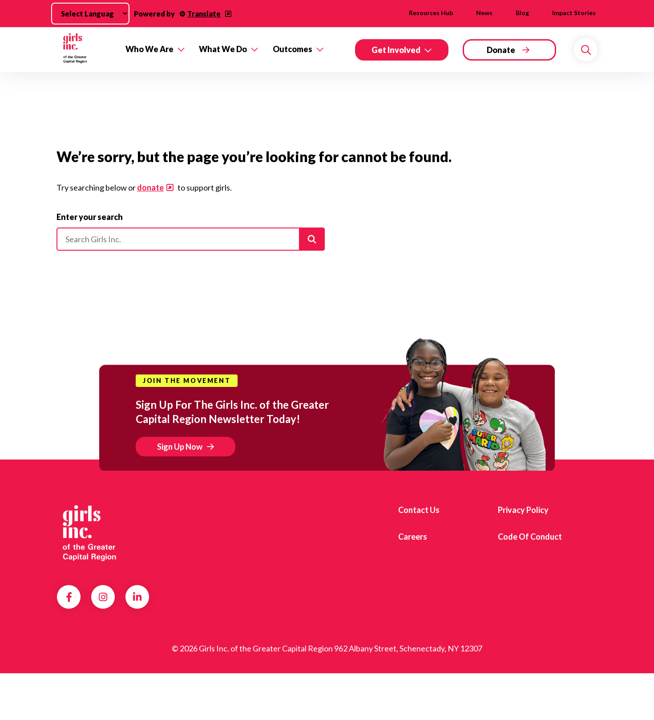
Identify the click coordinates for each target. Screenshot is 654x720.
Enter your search (90, 217)
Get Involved (395, 50)
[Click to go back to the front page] (85, 50)
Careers (412, 536)
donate (150, 187)
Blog (522, 12)
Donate (501, 50)
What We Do (223, 49)
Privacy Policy (523, 510)
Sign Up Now (179, 447)
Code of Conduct (530, 536)
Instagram (103, 597)
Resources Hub (431, 12)
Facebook (69, 597)
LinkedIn (137, 597)
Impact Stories (574, 12)
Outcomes (292, 49)
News (484, 12)
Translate (204, 13)
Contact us (419, 510)
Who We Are (149, 49)
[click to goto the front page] (93, 533)
